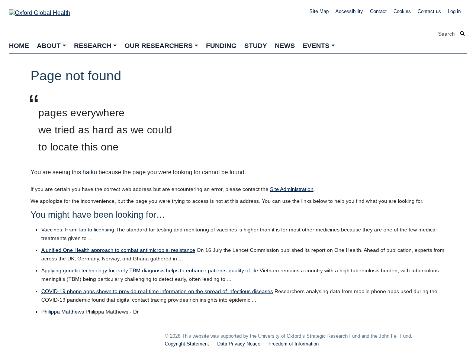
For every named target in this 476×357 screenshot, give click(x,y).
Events (316, 45)
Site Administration (291, 189)
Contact (378, 11)
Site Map (319, 11)
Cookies (402, 11)
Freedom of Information (293, 344)
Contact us (429, 11)
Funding (221, 45)
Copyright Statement (187, 344)
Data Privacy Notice (238, 344)
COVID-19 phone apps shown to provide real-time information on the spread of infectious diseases (157, 291)
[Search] (462, 34)
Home (19, 45)
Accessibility (349, 11)
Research (93, 45)
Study (255, 45)
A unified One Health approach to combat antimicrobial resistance (118, 250)
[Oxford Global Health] (39, 10)
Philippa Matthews (62, 312)
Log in (454, 11)
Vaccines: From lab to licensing (77, 230)
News (285, 45)
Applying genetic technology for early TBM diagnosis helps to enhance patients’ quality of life (149, 270)
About (49, 45)
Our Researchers (159, 45)
